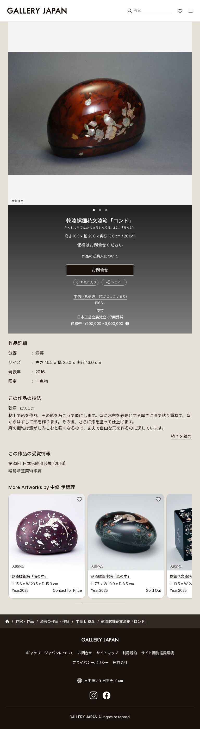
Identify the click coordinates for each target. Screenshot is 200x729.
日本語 (89, 680)
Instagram (93, 695)
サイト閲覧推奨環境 (157, 653)
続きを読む (181, 436)
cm (120, 680)
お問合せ (100, 270)
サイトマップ (107, 653)
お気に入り (180, 12)
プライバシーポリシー (90, 662)
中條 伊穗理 (100, 296)
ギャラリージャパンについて (49, 653)
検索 (137, 10)
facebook (106, 695)
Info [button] (127, 323)
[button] (94, 210)
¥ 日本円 (106, 680)
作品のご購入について (100, 256)
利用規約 (129, 653)
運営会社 (120, 662)
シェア (116, 282)
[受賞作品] (100, 113)
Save (79, 500)
